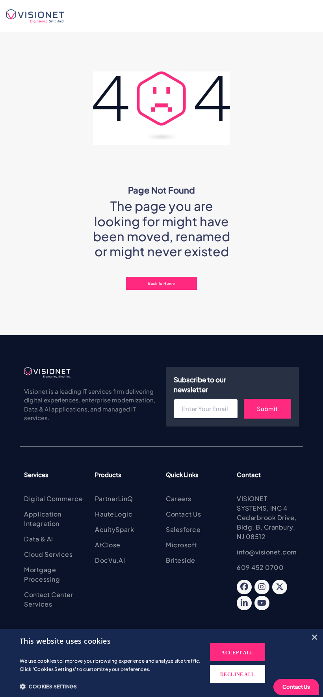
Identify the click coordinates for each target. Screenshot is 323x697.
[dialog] (161, 663)
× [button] (314, 638)
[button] (111, 686)
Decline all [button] (237, 674)
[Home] (38, 16)
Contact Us (296, 687)
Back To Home (161, 283)
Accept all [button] (237, 653)
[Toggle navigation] (87, 16)
